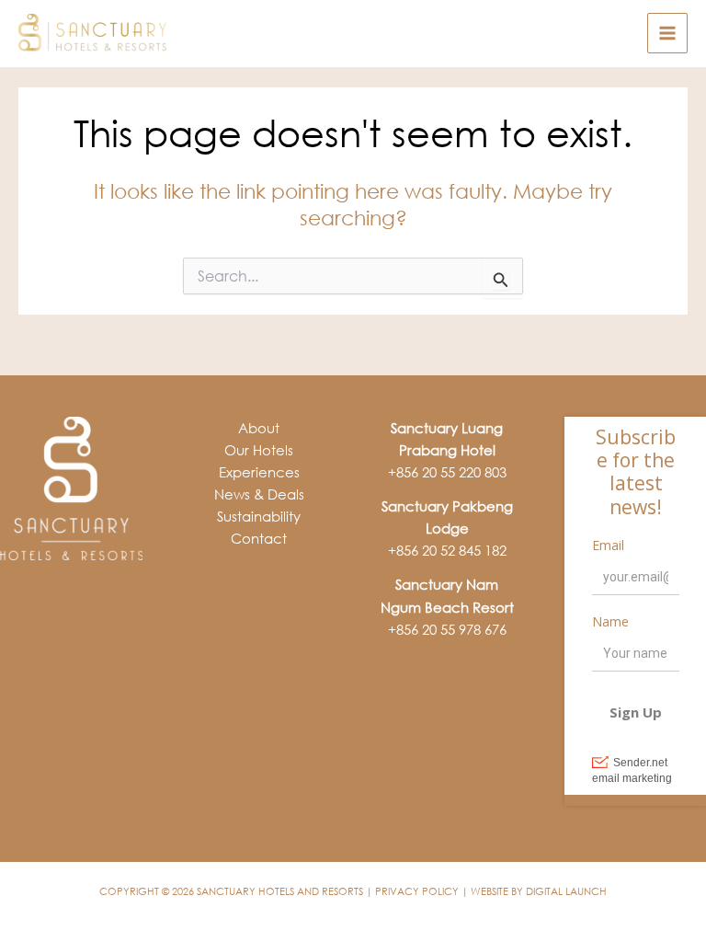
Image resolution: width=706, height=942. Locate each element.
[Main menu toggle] (667, 33)
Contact (259, 538)
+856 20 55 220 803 (447, 472)
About (258, 427)
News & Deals (259, 494)
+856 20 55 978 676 (447, 629)
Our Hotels (258, 450)
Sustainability (259, 516)
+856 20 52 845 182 (447, 550)
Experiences (259, 472)
